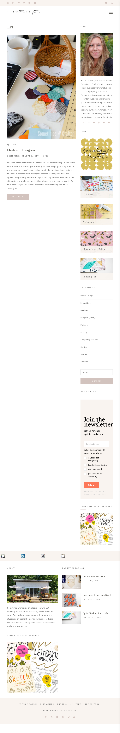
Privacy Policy (28, 704)
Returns (62, 704)
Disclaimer (47, 704)
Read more (18, 197)
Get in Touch (92, 704)
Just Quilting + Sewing (97, 465)
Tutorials (84, 361)
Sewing (83, 347)
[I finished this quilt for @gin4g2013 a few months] (23, 556)
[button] (96, 463)
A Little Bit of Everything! (93, 459)
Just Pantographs (95, 469)
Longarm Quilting (87, 317)
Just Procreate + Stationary (95, 475)
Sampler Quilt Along (89, 339)
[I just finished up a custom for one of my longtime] (43, 556)
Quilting (13, 144)
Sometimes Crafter (19, 156)
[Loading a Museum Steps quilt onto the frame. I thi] (63, 556)
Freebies (84, 310)
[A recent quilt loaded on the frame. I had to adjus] (3, 556)
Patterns (84, 325)
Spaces (83, 354)
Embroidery (85, 303)
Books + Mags (86, 295)
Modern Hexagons (21, 150)
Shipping (76, 704)
